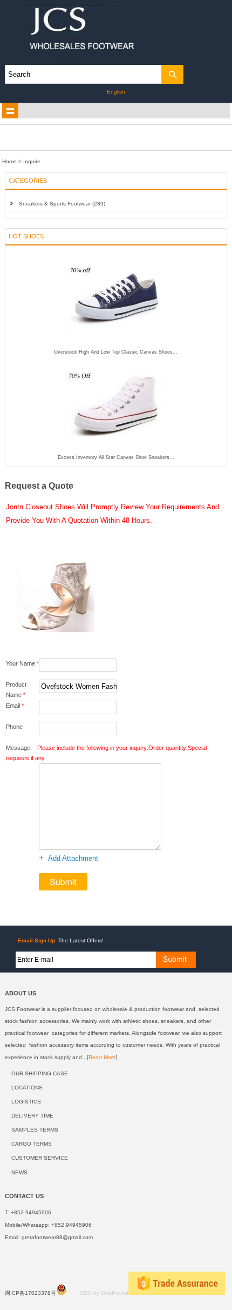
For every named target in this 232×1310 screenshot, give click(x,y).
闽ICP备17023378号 (30, 1293)
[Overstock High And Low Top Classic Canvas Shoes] (115, 347)
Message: (106, 752)
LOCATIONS (27, 1087)
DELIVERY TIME (32, 1116)
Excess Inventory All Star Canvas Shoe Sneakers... (116, 457)
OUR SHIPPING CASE (39, 1073)
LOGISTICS (26, 1102)
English (116, 92)
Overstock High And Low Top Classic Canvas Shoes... (116, 352)
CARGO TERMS (31, 1144)
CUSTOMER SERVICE (39, 1158)
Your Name (22, 663)
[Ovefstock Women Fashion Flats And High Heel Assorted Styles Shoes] (58, 643)
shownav (10, 111)
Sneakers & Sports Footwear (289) (62, 204)
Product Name (16, 689)
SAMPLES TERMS (34, 1130)
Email (15, 705)
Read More (102, 1057)
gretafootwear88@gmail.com (57, 1237)
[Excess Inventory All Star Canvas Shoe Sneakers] (115, 452)
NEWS (19, 1172)
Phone (14, 726)
